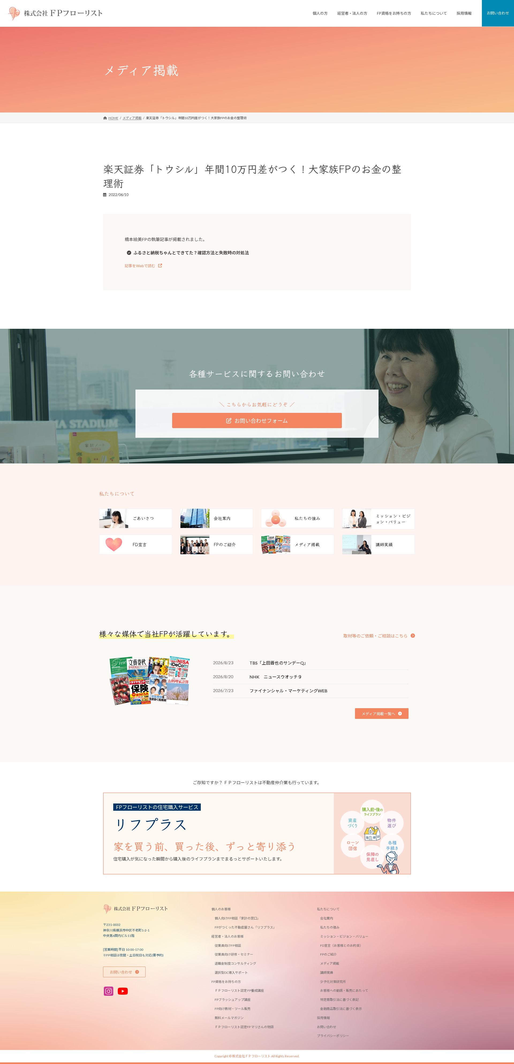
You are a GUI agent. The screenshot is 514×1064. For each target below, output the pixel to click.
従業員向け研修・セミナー (234, 955)
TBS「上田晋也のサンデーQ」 (279, 662)
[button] (143, 265)
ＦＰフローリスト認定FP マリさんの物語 (244, 1027)
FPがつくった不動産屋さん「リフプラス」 (245, 927)
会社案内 (326, 918)
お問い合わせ (326, 1027)
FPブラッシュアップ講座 (233, 1000)
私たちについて (328, 909)
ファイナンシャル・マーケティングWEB (288, 690)
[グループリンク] (253, 833)
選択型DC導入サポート (231, 973)
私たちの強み (329, 927)
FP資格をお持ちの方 (226, 982)
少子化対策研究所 (333, 982)
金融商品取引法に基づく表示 (341, 1009)
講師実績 (326, 973)
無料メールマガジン (229, 1018)
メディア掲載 (329, 963)
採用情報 (323, 1018)
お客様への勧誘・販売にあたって (344, 991)
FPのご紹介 (328, 955)
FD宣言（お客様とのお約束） (341, 946)
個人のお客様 (221, 909)
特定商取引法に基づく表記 (339, 1000)
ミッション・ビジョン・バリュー (344, 936)
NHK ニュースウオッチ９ (276, 676)
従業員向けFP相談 (228, 946)
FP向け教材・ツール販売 (233, 1009)
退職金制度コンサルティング (235, 963)
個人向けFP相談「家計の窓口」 (237, 918)
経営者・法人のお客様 (227, 936)
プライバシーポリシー (333, 1036)
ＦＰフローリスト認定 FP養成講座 (239, 991)
